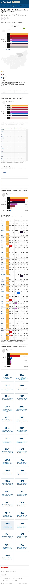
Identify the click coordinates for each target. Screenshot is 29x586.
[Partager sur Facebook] (5, 18)
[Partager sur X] (2, 18)
